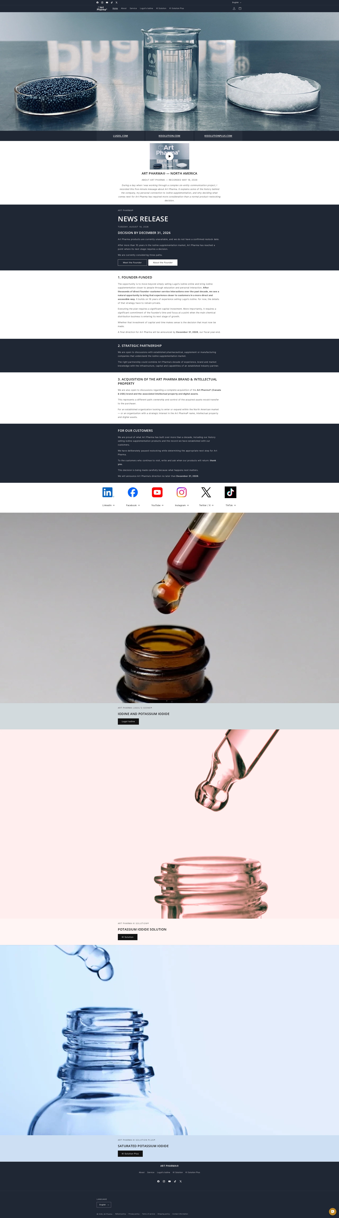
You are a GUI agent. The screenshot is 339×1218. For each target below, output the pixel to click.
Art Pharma (108, 1214)
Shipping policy (164, 1214)
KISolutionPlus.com (218, 135)
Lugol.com (120, 135)
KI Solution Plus (130, 1153)
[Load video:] (169, 156)
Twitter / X (205, 505)
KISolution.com (169, 135)
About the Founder (163, 262)
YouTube (155, 505)
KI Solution (127, 937)
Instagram (180, 505)
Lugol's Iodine (163, 1172)
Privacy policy (134, 1214)
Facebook (131, 505)
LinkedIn (106, 505)
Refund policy (120, 1214)
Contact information (180, 1214)
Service (150, 1172)
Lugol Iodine (128, 721)
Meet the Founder (132, 262)
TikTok (229, 505)
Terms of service (148, 1214)
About (141, 1172)
